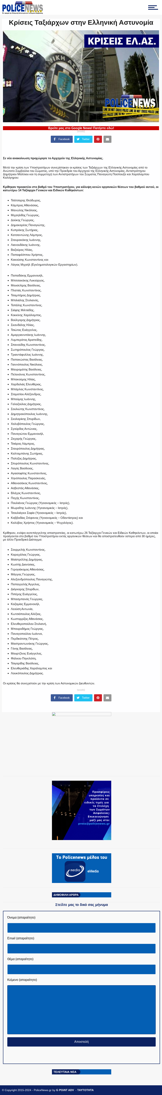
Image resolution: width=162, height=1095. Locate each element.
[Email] (107, 139)
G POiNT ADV (65, 1090)
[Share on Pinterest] (98, 139)
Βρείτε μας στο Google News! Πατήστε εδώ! (81, 128)
